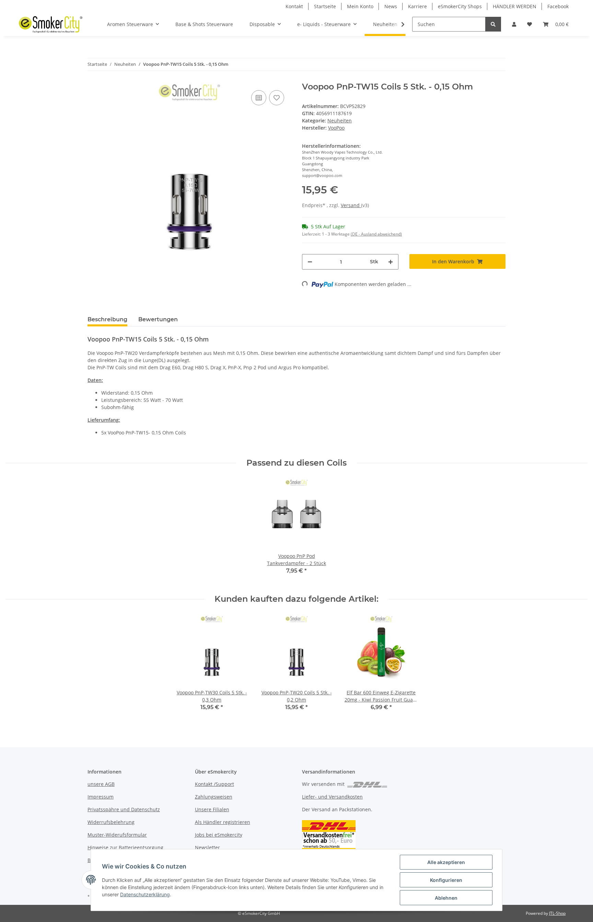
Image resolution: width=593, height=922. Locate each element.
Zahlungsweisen (213, 796)
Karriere (417, 6)
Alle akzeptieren (446, 862)
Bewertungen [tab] (158, 319)
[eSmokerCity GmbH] (50, 24)
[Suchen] (493, 24)
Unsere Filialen (212, 809)
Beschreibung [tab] (107, 319)
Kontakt (294, 6)
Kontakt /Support (214, 784)
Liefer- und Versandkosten (332, 796)
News (390, 6)
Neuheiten (339, 120)
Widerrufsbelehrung (111, 822)
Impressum (101, 796)
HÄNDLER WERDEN (514, 6)
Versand (351, 205)
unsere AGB (101, 784)
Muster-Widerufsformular (117, 834)
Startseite (325, 6)
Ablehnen (446, 898)
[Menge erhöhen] (390, 261)
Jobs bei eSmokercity (218, 834)
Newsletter (207, 847)
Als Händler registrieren (222, 822)
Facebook (558, 6)
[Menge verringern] (309, 261)
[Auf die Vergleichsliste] (258, 97)
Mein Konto (360, 6)
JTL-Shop (557, 913)
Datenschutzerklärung (145, 894)
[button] (514, 24)
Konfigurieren (446, 880)
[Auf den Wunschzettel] (276, 97)
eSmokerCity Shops (460, 6)
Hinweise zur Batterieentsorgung (125, 847)
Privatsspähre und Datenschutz (124, 809)
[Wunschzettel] (529, 24)
